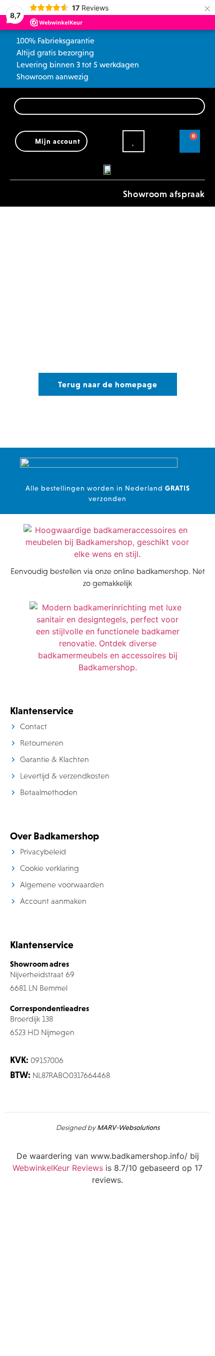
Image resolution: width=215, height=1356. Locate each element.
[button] (17, 193)
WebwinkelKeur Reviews (57, 1168)
